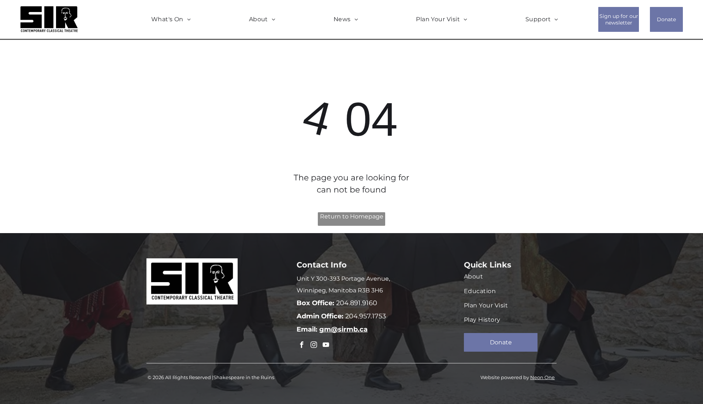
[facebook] (302, 346)
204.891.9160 (355, 303)
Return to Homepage (351, 216)
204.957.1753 (364, 316)
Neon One (542, 377)
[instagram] (314, 346)
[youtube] (326, 346)
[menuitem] (171, 19)
